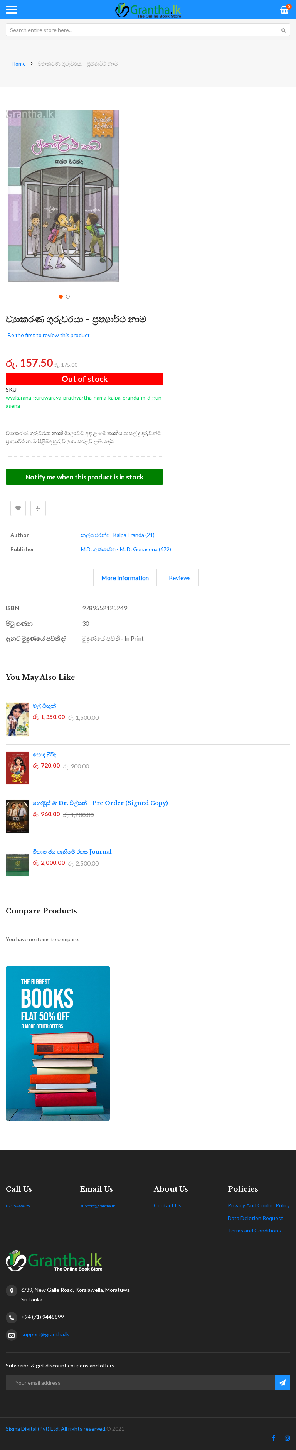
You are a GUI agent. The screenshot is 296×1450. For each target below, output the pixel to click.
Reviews (180, 577)
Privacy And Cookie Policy (259, 1205)
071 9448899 (18, 1206)
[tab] (125, 577)
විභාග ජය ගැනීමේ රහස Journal (72, 851)
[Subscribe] (282, 1382)
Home (19, 63)
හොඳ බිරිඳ (44, 754)
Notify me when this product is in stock (84, 477)
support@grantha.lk (97, 1206)
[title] (273, 1439)
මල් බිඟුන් (44, 705)
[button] (60, 296)
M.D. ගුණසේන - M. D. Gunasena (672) (126, 549)
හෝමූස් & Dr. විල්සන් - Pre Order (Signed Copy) (100, 803)
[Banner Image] (148, 1043)
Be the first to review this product (49, 335)
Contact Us (168, 1205)
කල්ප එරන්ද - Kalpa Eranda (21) (118, 535)
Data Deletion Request (255, 1218)
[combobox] (148, 29)
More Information (125, 577)
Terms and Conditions (254, 1230)
